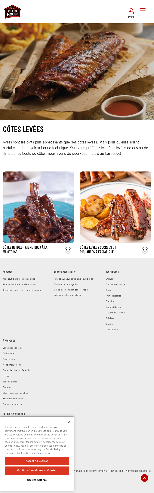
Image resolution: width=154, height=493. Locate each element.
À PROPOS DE (9, 341)
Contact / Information (13, 404)
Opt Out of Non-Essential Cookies (37, 470)
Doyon (109, 290)
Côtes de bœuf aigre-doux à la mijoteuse (25, 250)
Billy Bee (110, 318)
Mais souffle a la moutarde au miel (19, 279)
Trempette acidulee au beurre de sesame (22, 290)
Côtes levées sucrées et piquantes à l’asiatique (98, 250)
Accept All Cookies (37, 461)
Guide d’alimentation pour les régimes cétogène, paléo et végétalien (72, 292)
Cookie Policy (42, 453)
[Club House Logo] (12, 20)
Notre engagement (11, 365)
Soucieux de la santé (13, 348)
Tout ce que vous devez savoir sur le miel (73, 279)
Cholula (109, 279)
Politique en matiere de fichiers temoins (84, 471)
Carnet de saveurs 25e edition (17, 370)
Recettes (7, 272)
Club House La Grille (115, 284)
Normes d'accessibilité (138, 471)
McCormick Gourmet (115, 313)
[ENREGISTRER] (68, 250)
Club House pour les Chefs (15, 393)
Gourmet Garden (114, 307)
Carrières (7, 387)
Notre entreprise (10, 359)
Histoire (6, 376)
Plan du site (116, 471)
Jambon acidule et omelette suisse (19, 284)
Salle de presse (10, 382)
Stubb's (109, 324)
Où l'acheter (8, 353)
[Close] (69, 422)
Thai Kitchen (112, 329)
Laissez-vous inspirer (65, 272)
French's (110, 301)
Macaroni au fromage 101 (66, 284)
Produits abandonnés (13, 398)
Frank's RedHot (113, 296)
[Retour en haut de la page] (144, 478)
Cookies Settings (37, 480)
